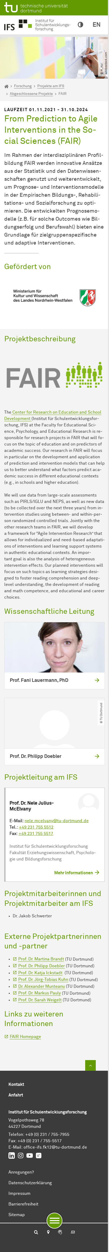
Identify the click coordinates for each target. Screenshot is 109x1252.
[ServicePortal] (60, 1232)
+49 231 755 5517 (36, 833)
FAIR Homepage (25, 1037)
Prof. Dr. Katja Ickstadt (40, 973)
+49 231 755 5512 (36, 827)
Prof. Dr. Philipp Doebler (41, 966)
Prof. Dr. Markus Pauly (39, 993)
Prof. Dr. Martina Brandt (41, 959)
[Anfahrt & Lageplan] (48, 1232)
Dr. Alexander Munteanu (41, 986)
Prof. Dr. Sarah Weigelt (40, 1000)
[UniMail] (72, 1232)
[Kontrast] (80, 25)
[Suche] (36, 1232)
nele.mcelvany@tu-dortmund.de (57, 821)
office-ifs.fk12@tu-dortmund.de (55, 1147)
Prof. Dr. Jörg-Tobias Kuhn (43, 979)
